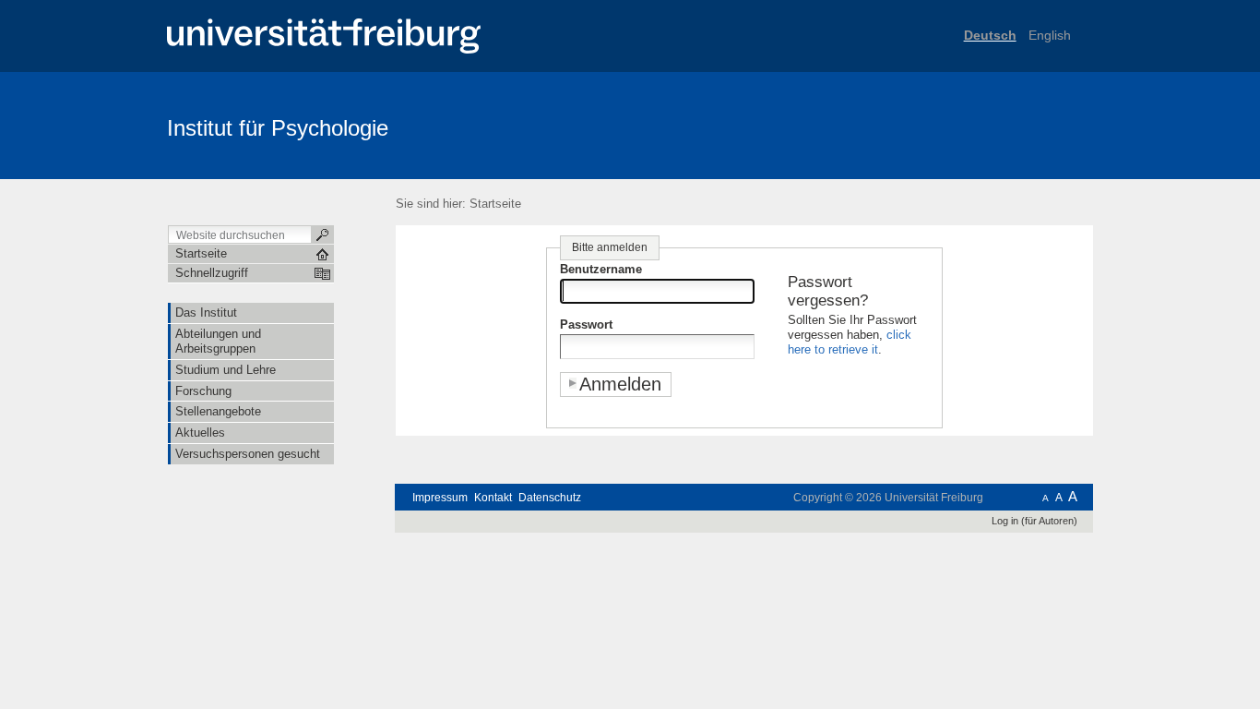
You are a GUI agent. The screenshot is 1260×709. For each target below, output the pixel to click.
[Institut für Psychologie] (1003, 124)
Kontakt (493, 497)
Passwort (586, 324)
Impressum (440, 497)
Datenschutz (549, 497)
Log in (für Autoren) (1034, 520)
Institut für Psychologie (277, 127)
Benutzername (601, 269)
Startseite (495, 203)
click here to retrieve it (849, 342)
